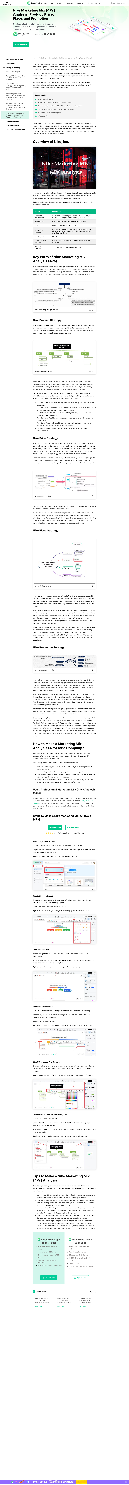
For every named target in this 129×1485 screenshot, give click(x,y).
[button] (91, 1291)
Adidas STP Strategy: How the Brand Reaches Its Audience (15, 78)
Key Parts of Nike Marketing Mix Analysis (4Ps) (55, 102)
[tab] (15, 59)
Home (35, 58)
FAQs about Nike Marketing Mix (49, 113)
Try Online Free (81, 1277)
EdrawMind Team (23, 33)
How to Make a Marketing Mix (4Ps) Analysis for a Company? (60, 106)
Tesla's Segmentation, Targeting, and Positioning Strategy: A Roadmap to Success (15, 96)
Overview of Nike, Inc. (46, 99)
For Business (42, 58)
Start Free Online (73, 827)
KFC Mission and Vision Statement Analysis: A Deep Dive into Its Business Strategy (15, 106)
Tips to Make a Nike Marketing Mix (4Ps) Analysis (56, 109)
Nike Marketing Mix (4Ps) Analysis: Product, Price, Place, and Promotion (15, 115)
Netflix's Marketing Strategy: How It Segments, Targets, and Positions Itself (16, 86)
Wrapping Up (43, 116)
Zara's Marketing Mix (13, 72)
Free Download (21, 44)
